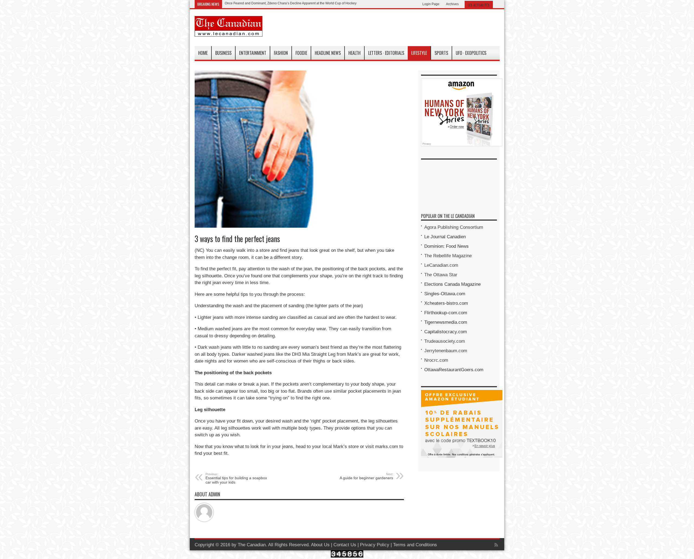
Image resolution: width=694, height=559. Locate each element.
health (354, 53)
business (223, 53)
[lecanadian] (228, 32)
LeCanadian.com (441, 265)
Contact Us (344, 544)
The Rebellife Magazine (448, 255)
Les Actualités (479, 5)
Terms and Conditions (415, 544)
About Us (320, 544)
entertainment (252, 53)
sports (441, 53)
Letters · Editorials (386, 53)
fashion (281, 53)
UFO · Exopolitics (471, 53)
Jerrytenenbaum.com (445, 350)
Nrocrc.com (436, 360)
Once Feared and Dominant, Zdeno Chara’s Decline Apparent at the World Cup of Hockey (290, 3)
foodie (301, 53)
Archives (452, 4)
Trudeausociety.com (444, 341)
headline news (328, 53)
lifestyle (419, 53)
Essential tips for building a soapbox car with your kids (236, 478)
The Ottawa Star (440, 274)
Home (203, 53)
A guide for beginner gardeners (366, 476)
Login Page (430, 4)
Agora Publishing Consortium (453, 227)
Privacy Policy (374, 544)
